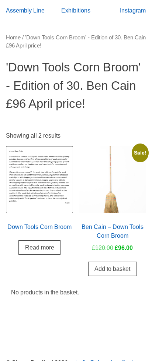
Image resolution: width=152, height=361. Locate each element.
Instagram (133, 10)
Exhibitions (75, 10)
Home (13, 37)
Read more (39, 247)
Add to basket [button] (112, 268)
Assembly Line (25, 10)
